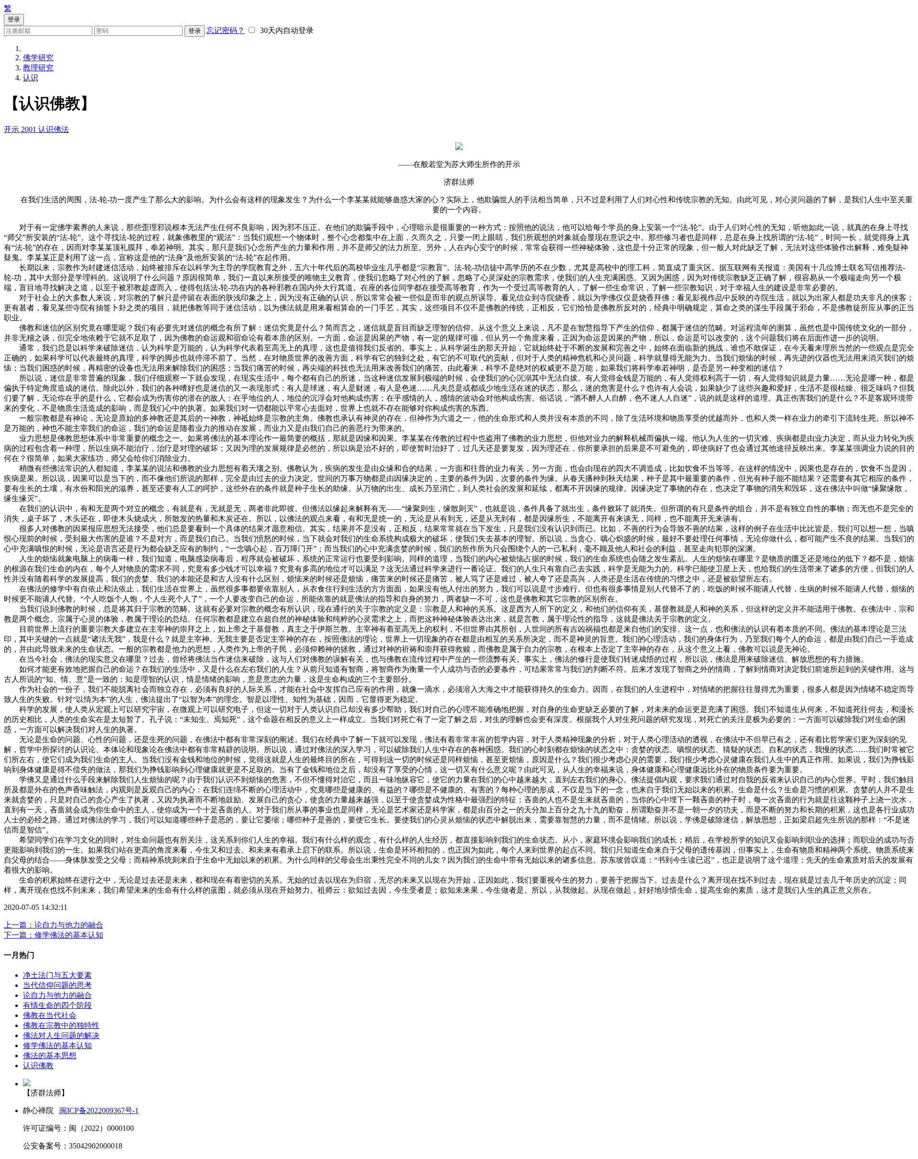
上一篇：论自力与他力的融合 (53, 925)
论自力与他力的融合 (57, 995)
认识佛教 (38, 1065)
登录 (194, 30)
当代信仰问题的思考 (57, 985)
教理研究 (38, 68)
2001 (29, 129)
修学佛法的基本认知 (57, 1045)
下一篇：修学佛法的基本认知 (53, 935)
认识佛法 (53, 129)
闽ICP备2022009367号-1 (99, 1110)
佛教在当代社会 (49, 1015)
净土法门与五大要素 (57, 975)
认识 (30, 78)
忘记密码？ (226, 30)
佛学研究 (38, 58)
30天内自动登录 (285, 30)
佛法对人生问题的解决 (61, 1035)
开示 (12, 129)
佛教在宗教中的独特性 (61, 1025)
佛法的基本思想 (49, 1055)
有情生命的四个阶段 (57, 1005)
